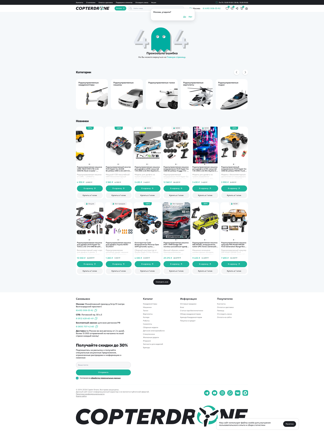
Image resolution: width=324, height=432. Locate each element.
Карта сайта (81, 396)
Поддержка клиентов (124, 2)
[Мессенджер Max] (245, 393)
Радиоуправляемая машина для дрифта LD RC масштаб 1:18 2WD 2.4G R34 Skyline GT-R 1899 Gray (147, 169)
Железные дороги (151, 337)
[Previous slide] (236, 72)
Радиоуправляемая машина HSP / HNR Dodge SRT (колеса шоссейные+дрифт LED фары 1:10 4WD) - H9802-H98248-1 (176, 245)
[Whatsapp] (230, 393)
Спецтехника (149, 334)
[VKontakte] (237, 393)
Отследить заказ (141, 2)
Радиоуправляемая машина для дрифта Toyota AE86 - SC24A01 (118, 245)
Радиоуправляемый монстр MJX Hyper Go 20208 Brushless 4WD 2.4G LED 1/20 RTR (118, 169)
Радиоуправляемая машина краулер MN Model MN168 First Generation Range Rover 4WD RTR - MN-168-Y (233, 245)
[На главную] (162, 416)
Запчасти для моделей (153, 344)
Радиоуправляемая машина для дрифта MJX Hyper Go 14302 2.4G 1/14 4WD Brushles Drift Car (89, 245)
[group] (92, 94)
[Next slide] (245, 72)
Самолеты (147, 324)
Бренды (146, 347)
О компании (90, 2)
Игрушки (147, 341)
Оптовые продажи (188, 304)
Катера (146, 317)
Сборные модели (150, 327)
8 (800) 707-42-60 (85, 326)
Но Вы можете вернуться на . (162, 57)
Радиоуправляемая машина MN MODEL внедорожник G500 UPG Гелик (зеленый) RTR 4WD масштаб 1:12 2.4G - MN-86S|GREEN (204, 245)
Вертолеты (148, 314)
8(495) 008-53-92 (84, 310)
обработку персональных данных (106, 378)
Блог (182, 307)
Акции (153, 2)
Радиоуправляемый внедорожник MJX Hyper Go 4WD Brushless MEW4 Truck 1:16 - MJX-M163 (233, 169)
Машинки (147, 307)
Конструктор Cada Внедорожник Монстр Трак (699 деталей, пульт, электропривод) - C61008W (147, 245)
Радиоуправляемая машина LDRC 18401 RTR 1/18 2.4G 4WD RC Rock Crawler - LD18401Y (89, 169)
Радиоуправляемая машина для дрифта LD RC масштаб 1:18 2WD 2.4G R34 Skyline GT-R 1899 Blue (205, 169)
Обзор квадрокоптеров (190, 314)
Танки (145, 311)
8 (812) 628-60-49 (85, 318)
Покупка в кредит (188, 321)
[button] (233, 164)
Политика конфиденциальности (90, 394)
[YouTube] (214, 393)
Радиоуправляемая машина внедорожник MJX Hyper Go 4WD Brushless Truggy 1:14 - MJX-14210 (176, 169)
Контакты (79, 2)
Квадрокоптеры (150, 304)
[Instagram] (222, 393)
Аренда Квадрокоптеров (191, 317)
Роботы (146, 321)
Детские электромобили (154, 331)
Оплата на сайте (224, 317)
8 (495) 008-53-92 (211, 8)
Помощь (220, 311)
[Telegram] (207, 393)
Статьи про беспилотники (191, 311)
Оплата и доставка (105, 2)
